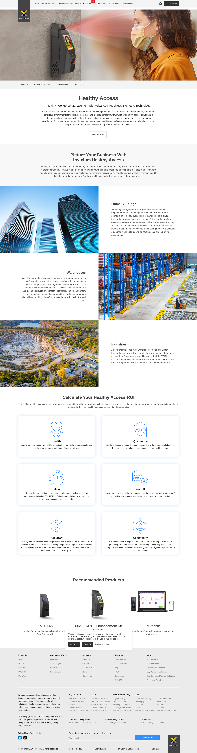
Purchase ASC (153, 659)
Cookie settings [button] (102, 644)
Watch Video (98, 134)
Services (101, 4)
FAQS (117, 672)
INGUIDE (118, 680)
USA (159, 695)
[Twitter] (25, 737)
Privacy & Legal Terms (128, 749)
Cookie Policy (75, 749)
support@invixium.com (155, 722)
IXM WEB (22, 676)
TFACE (21, 663)
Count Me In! (147, 737)
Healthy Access (98, 98)
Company (128, 4)
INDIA (93, 695)
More (149, 655)
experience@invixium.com (84, 722)
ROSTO (21, 668)
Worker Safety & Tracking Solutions (75, 4)
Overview (54, 659)
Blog (116, 668)
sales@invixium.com (118, 722)
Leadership (87, 668)
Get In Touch (171, 4)
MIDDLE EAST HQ (121, 695)
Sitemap (156, 749)
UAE (137, 695)
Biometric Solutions (44, 4)
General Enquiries (80, 719)
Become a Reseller (155, 680)
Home (24, 84)
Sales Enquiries (114, 719)
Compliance (100, 749)
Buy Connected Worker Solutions (161, 676)
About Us (86, 659)
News (84, 672)
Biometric (22, 655)
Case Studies (120, 659)
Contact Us (87, 676)
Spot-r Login (55, 663)
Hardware (54, 668)
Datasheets (119, 676)
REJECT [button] (87, 644)
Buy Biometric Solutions (157, 672)
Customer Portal (121, 663)
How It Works (56, 672)
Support (146, 719)
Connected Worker (58, 655)
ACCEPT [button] (74, 644)
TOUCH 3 (22, 672)
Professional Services (156, 668)
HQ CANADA (75, 695)
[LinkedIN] (20, 738)
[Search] (160, 3)
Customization (153, 663)
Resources (114, 4)
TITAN (20, 659)
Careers (85, 663)
